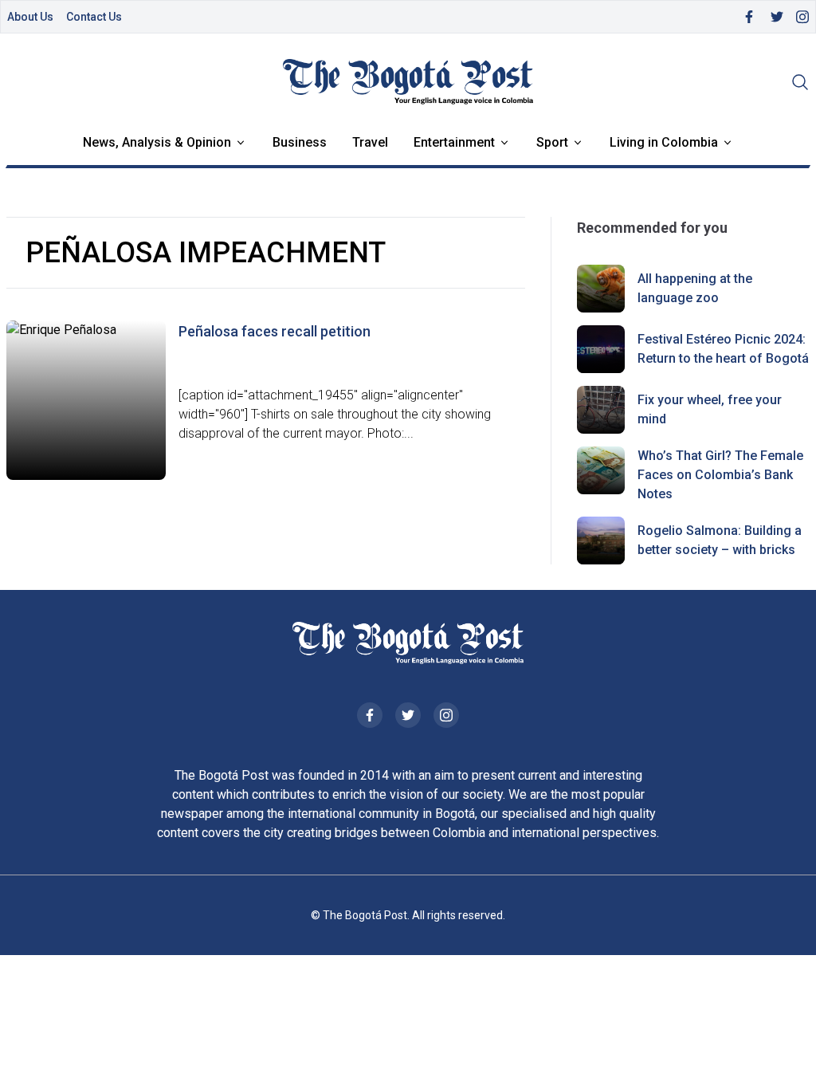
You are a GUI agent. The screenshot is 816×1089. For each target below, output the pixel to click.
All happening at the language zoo (695, 288)
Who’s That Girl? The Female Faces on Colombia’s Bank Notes (720, 474)
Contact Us (94, 16)
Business (300, 142)
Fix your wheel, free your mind (710, 409)
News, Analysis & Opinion (157, 142)
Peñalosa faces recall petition (274, 331)
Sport (552, 142)
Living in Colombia (664, 142)
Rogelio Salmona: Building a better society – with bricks (720, 540)
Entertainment (454, 142)
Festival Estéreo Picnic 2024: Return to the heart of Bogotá (723, 349)
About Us (30, 16)
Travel (370, 142)
